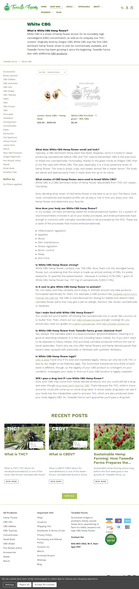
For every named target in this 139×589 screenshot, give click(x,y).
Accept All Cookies (44, 584)
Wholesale (84, 7)
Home (44, 7)
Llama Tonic (9, 145)
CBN (5, 110)
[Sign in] (127, 7)
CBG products (58, 53)
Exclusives (8, 133)
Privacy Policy (44, 535)
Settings (9, 584)
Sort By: (42, 72)
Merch (6, 149)
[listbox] (57, 72)
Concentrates (9, 126)
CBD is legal (42, 359)
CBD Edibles (9, 79)
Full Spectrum (10, 137)
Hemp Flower (10, 141)
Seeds (6, 164)
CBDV (6, 99)
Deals (6, 130)
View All (69, 496)
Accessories (9, 71)
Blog (58, 12)
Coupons (42, 522)
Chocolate (8, 114)
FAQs (40, 517)
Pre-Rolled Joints (12, 160)
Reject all (24, 584)
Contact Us (43, 547)
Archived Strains (46, 555)
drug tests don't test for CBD (72, 385)
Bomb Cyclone (10, 75)
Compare (52, 95)
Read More (11, 482)
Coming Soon (9, 122)
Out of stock (86, 100)
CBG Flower (9, 106)
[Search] (123, 7)
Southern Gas (10, 172)
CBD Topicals (9, 95)
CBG (5, 102)
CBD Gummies (10, 83)
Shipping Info (44, 526)
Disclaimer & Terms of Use (51, 530)
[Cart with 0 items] (132, 7)
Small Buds (8, 168)
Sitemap (41, 560)
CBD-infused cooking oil (115, 323)
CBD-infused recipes (88, 320)
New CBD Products (12, 153)
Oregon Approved (11, 156)
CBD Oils (7, 87)
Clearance (8, 118)
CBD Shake (8, 91)
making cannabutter (84, 323)
